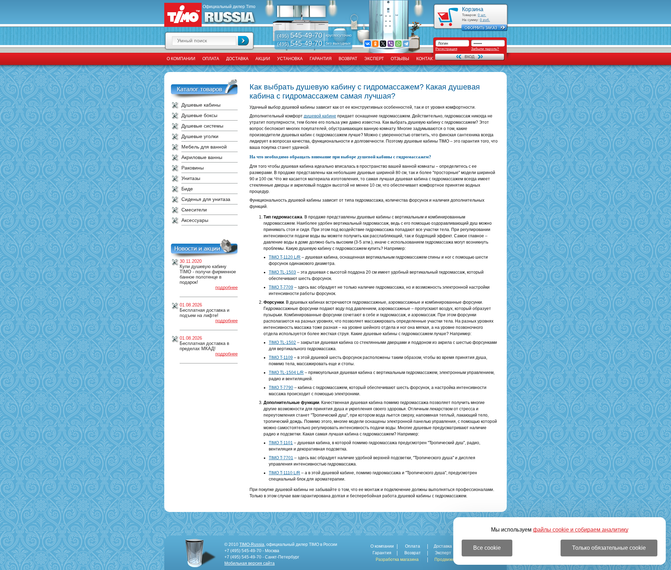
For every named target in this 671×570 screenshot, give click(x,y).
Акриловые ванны (201, 157)
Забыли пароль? (485, 49)
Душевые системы (202, 126)
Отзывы (400, 58)
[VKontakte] (368, 44)
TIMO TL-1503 (282, 272)
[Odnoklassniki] (375, 44)
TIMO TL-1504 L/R (286, 372)
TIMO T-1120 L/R (285, 257)
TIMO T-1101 (281, 442)
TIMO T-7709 (281, 287)
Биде (187, 189)
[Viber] (391, 44)
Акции (262, 58)
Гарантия (321, 58)
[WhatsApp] (398, 44)
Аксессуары (194, 220)
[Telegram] (406, 44)
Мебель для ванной (204, 147)
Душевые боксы (199, 115)
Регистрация (446, 49)
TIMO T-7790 (281, 387)
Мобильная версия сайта (249, 563)
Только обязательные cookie (609, 548)
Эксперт (374, 58)
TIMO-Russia (251, 544)
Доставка (237, 58)
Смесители (194, 209)
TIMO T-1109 (281, 357)
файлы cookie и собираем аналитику (580, 530)
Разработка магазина (397, 559)
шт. (482, 15)
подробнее (226, 287)
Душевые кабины (201, 105)
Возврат (348, 58)
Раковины (192, 168)
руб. (485, 20)
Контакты (427, 58)
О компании (181, 58)
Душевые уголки (199, 136)
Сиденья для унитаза (205, 199)
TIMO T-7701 (281, 457)
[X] (383, 44)
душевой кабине (320, 116)
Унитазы (190, 178)
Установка (290, 58)
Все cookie (487, 548)
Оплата (210, 58)
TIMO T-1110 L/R (284, 472)
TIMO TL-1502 (282, 342)
